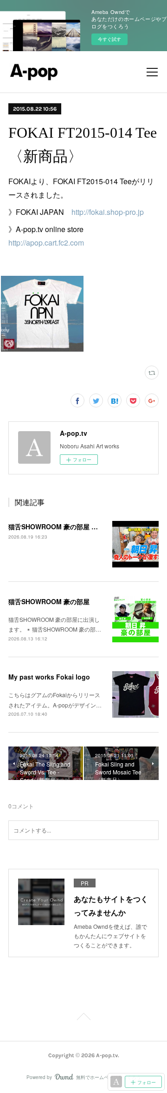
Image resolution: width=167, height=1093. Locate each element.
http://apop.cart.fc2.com (46, 242)
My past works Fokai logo (49, 676)
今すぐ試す (109, 39)
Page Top (83, 1018)
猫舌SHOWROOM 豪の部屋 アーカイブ (66, 526)
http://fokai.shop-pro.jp (107, 212)
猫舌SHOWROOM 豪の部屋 (49, 601)
